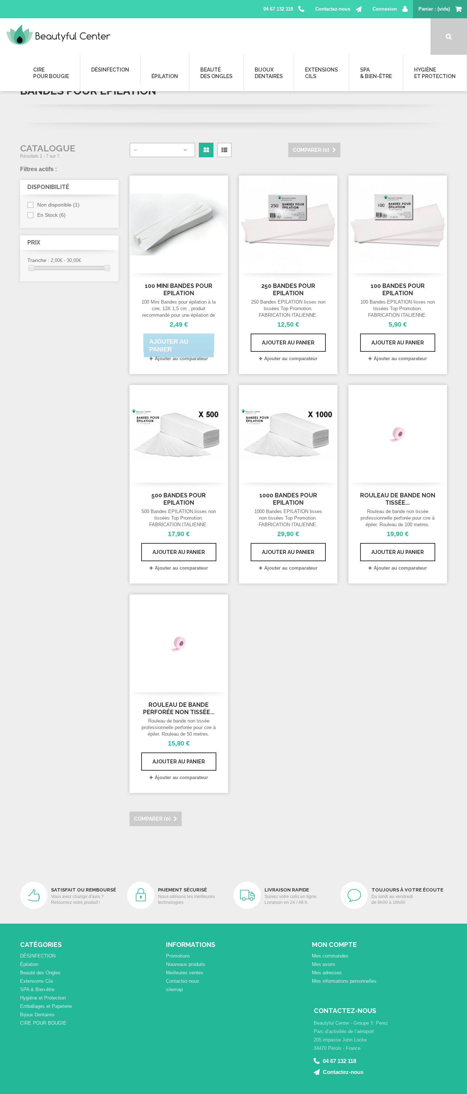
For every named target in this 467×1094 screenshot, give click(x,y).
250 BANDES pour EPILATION (288, 289)
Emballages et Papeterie (46, 1006)
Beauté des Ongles (40, 972)
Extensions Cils (36, 981)
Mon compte (334, 944)
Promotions (178, 956)
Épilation (164, 76)
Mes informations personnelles (344, 981)
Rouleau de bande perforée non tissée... (179, 708)
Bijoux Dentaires (37, 1014)
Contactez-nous (332, 9)
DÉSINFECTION (110, 70)
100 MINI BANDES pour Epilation (178, 289)
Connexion (385, 9)
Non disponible (58, 205)
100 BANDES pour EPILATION (398, 289)
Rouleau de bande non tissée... (397, 499)
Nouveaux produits (185, 964)
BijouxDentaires (269, 73)
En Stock (51, 215)
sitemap (174, 989)
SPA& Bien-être (376, 73)
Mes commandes (330, 956)
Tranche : (38, 260)
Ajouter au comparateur (181, 358)
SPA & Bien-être (37, 989)
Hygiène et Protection (43, 998)
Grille (206, 156)
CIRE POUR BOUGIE (43, 1023)
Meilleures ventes (184, 972)
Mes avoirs (323, 964)
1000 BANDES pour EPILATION (288, 499)
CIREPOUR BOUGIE (51, 73)
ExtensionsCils (321, 73)
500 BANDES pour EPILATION (178, 499)
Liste (224, 156)
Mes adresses (327, 972)
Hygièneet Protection (435, 73)
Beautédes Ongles (216, 73)
